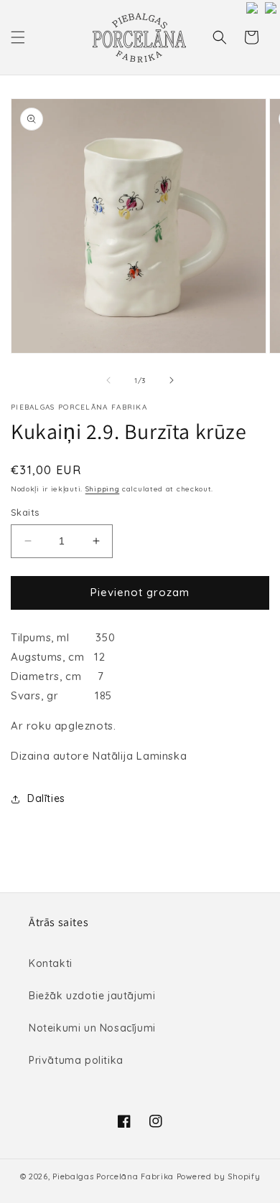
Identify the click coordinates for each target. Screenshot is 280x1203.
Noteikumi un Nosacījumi (92, 1028)
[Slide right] (171, 380)
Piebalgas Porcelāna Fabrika (113, 1176)
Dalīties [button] (46, 798)
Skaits (25, 512)
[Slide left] (108, 380)
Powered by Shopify (219, 1176)
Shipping (102, 489)
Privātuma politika (76, 1060)
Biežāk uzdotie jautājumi (92, 995)
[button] (18, 37)
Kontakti (51, 963)
